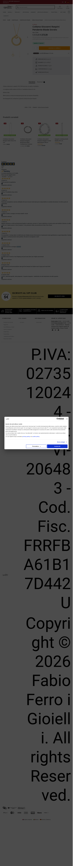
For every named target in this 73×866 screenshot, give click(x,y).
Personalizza (35, 446)
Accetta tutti (57, 446)
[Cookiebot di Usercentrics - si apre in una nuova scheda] (57, 419)
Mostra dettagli (61, 442)
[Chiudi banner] (67, 418)
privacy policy (26, 436)
